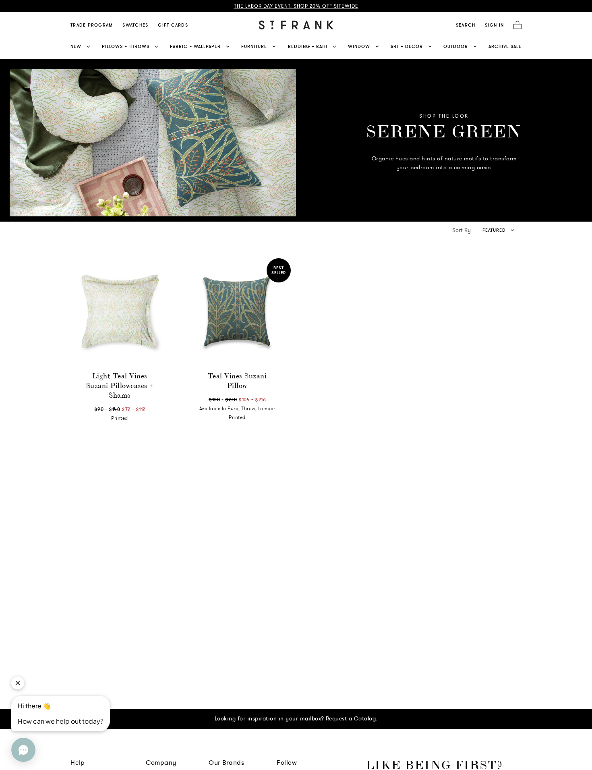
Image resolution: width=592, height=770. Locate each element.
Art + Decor (407, 46)
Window (359, 46)
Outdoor (455, 46)
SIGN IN (494, 25)
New (75, 46)
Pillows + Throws (125, 46)
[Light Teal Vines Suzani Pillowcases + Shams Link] (119, 311)
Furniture (254, 46)
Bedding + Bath (307, 46)
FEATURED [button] (494, 230)
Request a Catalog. (352, 718)
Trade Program (91, 25)
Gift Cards (173, 25)
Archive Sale (505, 46)
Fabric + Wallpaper (195, 46)
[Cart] (515, 25)
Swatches (135, 25)
